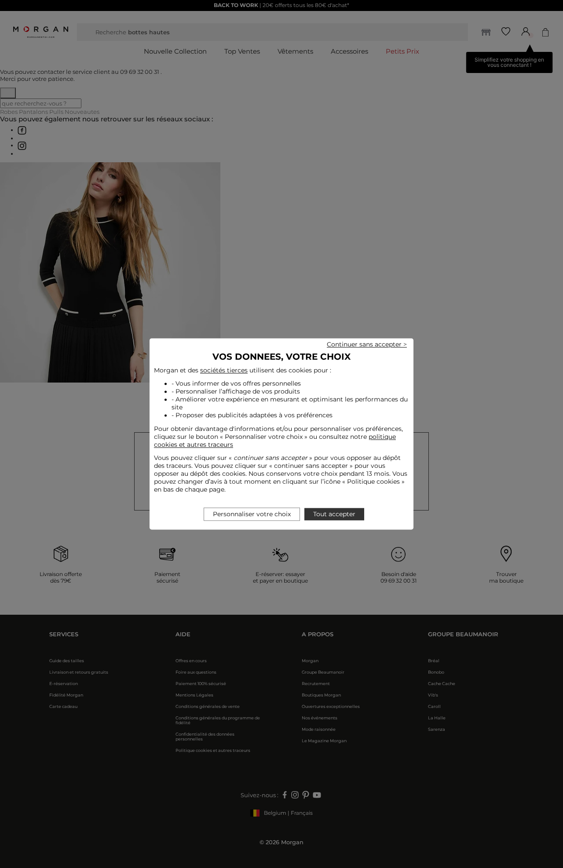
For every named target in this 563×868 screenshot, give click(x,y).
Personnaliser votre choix (252, 514)
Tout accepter (334, 514)
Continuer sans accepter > (367, 344)
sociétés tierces (224, 370)
